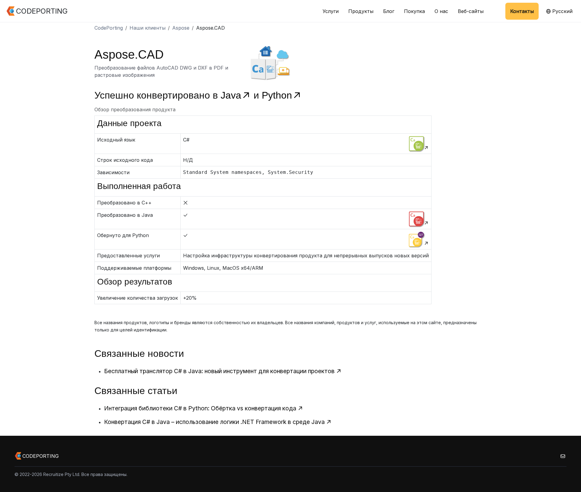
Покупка (414, 11)
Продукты (360, 11)
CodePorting (108, 28)
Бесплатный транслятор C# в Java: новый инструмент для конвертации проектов (219, 371)
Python (277, 95)
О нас (441, 11)
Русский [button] (562, 11)
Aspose (180, 28)
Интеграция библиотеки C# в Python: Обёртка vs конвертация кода (200, 408)
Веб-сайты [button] (471, 11)
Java (231, 95)
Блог (388, 11)
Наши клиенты (148, 28)
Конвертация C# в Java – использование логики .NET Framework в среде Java (214, 421)
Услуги (331, 11)
